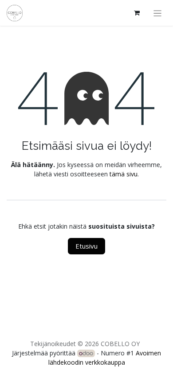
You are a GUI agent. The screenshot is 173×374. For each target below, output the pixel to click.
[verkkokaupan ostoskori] (137, 13)
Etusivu (86, 246)
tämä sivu (124, 174)
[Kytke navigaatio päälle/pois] (158, 13)
